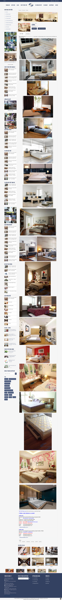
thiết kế (6, 399)
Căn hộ (6, 392)
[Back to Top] (60, 598)
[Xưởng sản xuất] (10, 105)
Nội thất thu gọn (24, 555)
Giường (27, 10)
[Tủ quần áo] (24, 561)
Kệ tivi (51, 566)
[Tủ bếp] (38, 563)
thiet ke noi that (7, 383)
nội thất (10, 397)
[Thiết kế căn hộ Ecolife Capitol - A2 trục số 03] (10, 56)
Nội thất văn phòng (8, 24)
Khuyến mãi (51, 5)
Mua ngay (34, 28)
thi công (14, 397)
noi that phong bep (8, 381)
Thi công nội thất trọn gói (9, 20)
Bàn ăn (51, 555)
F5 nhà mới (45, 5)
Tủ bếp (38, 566)
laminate (23, 541)
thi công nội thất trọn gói (9, 390)
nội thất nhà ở (7, 385)
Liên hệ (56, 5)
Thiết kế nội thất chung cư (9, 22)
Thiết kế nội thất (24, 5)
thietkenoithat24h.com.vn (29, 36)
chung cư (6, 397)
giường (40, 541)
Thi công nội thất (38, 5)
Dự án (18, 5)
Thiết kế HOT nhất (8, 16)
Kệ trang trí (38, 555)
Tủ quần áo (24, 566)
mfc (20, 541)
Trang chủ (8, 5)
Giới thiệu (13, 5)
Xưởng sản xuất (10, 110)
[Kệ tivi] (51, 561)
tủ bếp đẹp (28, 541)
